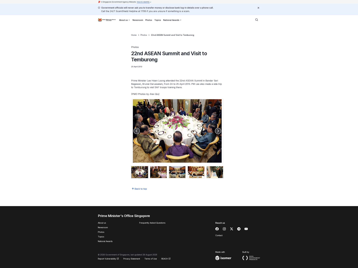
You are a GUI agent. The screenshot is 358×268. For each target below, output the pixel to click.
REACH (166, 259)
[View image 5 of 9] (214, 172)
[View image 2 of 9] (158, 172)
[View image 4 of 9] (196, 172)
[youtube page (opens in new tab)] (246, 229)
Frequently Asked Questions (152, 223)
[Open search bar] (256, 19)
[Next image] (218, 131)
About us (102, 223)
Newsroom (138, 20)
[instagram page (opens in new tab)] (224, 229)
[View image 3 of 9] (177, 172)
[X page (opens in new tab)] (231, 229)
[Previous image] (137, 131)
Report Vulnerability (107, 259)
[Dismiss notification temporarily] (258, 7)
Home (134, 35)
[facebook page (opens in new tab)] (217, 229)
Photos (148, 20)
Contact (218, 235)
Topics (157, 20)
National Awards (105, 241)
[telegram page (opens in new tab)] (239, 229)
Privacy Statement (131, 259)
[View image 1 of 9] (139, 172)
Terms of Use (150, 259)
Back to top (141, 188)
